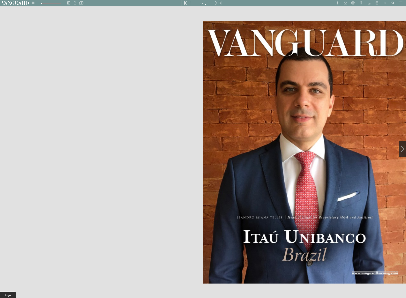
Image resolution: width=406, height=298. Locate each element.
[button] (8, 295)
